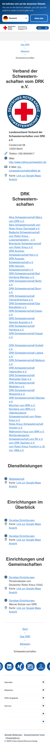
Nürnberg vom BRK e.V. (22, 409)
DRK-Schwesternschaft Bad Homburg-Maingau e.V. (24, 275)
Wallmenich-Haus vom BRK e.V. (26, 431)
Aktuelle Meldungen (13, 734)
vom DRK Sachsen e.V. (22, 442)
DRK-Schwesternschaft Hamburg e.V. (22, 327)
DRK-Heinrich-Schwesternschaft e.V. (21, 267)
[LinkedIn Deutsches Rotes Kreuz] (9, 666)
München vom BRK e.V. (22, 405)
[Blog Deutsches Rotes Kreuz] (30, 666)
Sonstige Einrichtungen (21, 520)
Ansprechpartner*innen (34, 734)
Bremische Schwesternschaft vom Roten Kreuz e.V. (25, 245)
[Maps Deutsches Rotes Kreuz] (40, 666)
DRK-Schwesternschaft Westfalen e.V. (22, 384)
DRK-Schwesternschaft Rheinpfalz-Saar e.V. (22, 377)
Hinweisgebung (12, 737)
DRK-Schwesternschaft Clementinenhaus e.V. (22, 297)
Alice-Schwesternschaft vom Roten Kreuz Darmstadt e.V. (24, 226)
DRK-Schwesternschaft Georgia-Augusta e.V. (22, 320)
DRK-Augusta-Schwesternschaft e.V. (21, 260)
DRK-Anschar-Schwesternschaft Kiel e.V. (23, 252)
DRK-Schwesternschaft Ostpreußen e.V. (22, 369)
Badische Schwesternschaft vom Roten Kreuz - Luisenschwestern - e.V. (24, 235)
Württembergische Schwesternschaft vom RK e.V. (26, 437)
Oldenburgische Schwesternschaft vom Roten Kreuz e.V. (25, 416)
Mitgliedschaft (16, 479)
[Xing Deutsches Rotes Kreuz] (19, 666)
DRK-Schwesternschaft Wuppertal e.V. (22, 392)
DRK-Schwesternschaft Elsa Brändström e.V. (24, 305)
